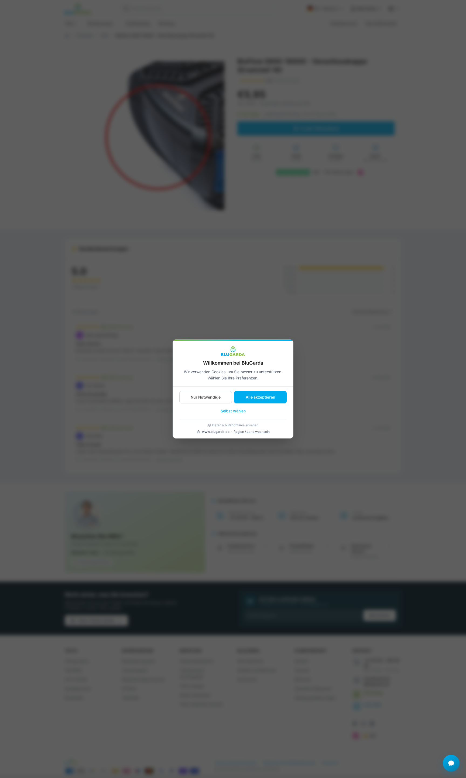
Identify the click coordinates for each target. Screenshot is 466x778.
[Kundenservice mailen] (451, 763)
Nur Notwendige (206, 397)
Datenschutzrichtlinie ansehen (235, 425)
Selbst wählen (233, 411)
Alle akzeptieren (260, 397)
